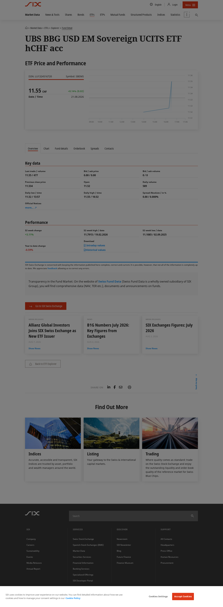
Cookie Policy (73, 598)
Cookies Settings (158, 596)
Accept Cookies (183, 596)
